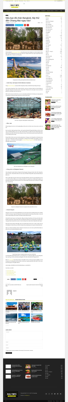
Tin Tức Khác (48, 76)
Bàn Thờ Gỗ (48, 22)
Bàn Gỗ (47, 19)
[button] (61, 11)
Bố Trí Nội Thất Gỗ (49, 29)
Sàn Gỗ (47, 64)
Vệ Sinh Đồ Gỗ (48, 89)
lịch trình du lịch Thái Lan (16, 52)
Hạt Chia (47, 43)
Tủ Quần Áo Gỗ (48, 83)
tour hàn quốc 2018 (10, 270)
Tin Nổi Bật (48, 73)
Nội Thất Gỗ (48, 57)
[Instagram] (57, 1)
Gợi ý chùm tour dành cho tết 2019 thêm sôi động (13, 285)
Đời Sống (32, 10)
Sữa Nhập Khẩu (48, 65)
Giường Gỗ (47, 40)
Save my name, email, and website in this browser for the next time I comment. (20, 350)
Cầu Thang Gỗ (48, 30)
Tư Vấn (56, 10)
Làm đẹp (47, 49)
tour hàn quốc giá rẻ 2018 (11, 272)
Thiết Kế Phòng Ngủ (49, 72)
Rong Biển (47, 60)
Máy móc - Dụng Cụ (48, 371)
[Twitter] (59, 1)
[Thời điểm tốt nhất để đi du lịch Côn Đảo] (24, 317)
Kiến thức (47, 48)
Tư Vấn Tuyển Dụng (49, 87)
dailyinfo (8, 22)
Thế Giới (47, 68)
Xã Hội (47, 92)
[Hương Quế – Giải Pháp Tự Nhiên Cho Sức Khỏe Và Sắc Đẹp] (8, 376)
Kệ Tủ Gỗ (47, 46)
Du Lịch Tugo (11, 259)
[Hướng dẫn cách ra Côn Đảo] (37, 317)
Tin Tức (12, 10)
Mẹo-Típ (47, 54)
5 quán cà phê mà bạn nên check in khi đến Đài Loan (34, 285)
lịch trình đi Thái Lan (11, 85)
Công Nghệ (43, 10)
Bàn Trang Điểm (48, 24)
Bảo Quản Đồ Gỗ (49, 27)
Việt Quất (47, 91)
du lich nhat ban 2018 (10, 273)
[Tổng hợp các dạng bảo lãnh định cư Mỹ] (47, 102)
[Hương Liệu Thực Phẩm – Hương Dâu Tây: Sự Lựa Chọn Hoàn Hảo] (8, 366)
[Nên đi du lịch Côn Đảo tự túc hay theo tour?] (11, 317)
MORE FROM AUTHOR (20, 299)
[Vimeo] (60, 1)
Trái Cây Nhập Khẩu (49, 80)
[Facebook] (56, 1)
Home (6, 13)
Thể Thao (22, 10)
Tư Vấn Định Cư (48, 86)
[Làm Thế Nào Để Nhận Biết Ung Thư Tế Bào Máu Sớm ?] (47, 120)
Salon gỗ (47, 62)
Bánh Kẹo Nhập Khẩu (49, 25)
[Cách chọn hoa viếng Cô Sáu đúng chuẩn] (37, 306)
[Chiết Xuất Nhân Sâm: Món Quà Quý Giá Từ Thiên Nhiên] (8, 371)
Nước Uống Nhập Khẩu (50, 59)
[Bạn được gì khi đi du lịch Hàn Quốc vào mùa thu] (47, 108)
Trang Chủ (8, 10)
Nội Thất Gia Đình (49, 56)
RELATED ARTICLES (10, 299)
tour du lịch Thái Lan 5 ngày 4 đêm (28, 139)
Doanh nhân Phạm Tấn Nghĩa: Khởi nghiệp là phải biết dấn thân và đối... (56, 126)
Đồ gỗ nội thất (48, 37)
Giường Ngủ (48, 41)
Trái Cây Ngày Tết (49, 78)
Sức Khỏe (17, 10)
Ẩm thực (47, 18)
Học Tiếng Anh (48, 45)
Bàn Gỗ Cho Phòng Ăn (49, 21)
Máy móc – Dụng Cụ (50, 10)
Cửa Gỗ (47, 33)
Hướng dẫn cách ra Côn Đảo (35, 322)
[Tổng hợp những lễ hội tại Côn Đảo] (24, 306)
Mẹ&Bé (38, 10)
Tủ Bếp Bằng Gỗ (49, 81)
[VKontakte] (61, 1)
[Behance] (55, 1)
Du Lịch (28, 10)
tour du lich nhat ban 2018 (11, 274)
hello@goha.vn (27, 395)
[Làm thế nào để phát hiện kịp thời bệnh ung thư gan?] (47, 114)
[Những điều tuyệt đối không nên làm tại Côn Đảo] (11, 306)
